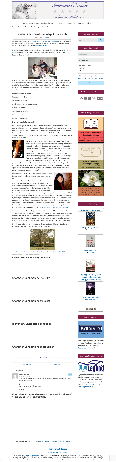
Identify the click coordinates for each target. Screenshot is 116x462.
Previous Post (27, 364)
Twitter (55, 207)
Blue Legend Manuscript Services (89, 385)
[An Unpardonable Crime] (90, 288)
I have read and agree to (90, 77)
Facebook (65, 207)
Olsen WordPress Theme (54, 453)
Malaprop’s (27, 252)
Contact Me (71, 23)
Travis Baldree (91, 229)
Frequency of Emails (85, 66)
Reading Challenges (48, 23)
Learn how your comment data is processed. (56, 441)
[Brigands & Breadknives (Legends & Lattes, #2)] (90, 218)
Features (61, 23)
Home (25, 23)
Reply (70, 375)
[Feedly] (81, 98)
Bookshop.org (37, 41)
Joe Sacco (92, 252)
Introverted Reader (58, 449)
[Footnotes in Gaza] (90, 241)
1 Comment (46, 38)
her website (48, 207)
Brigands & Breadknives (90, 227)
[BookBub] (101, 98)
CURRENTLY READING (90, 210)
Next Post (57, 364)
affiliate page (43, 45)
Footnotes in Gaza (90, 250)
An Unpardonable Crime (90, 297)
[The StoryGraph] (85, 98)
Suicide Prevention (84, 348)
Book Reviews (34, 23)
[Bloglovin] (98, 98)
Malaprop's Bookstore (51, 41)
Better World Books (62, 252)
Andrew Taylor (91, 299)
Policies (89, 23)
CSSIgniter (65, 453)
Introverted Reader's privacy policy (90, 78)
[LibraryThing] (89, 98)
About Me (80, 23)
